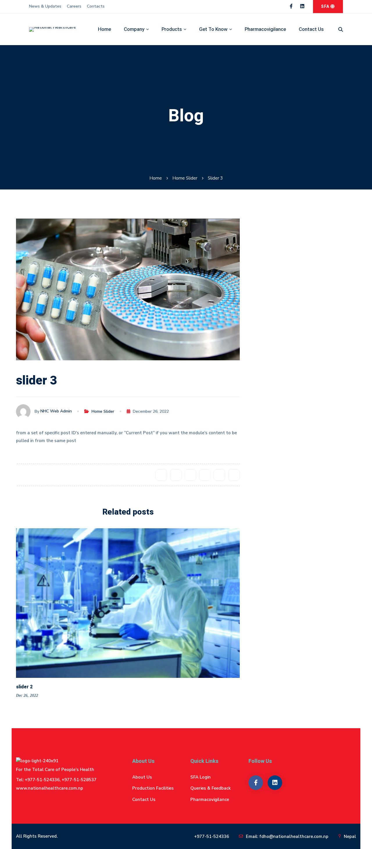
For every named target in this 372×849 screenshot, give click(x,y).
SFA (325, 6)
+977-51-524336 (211, 836)
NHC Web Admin (56, 411)
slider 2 (24, 686)
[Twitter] (176, 475)
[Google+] (190, 475)
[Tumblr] (205, 475)
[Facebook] (161, 475)
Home (155, 178)
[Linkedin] (219, 475)
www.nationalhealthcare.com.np (49, 788)
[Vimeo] (299, 407)
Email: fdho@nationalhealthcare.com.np (287, 836)
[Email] (234, 475)
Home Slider (184, 178)
